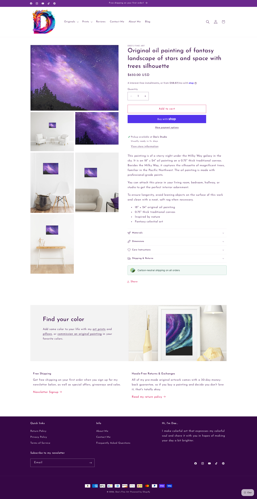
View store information (144, 146)
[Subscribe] (90, 463)
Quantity (133, 89)
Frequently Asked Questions (113, 443)
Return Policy (38, 431)
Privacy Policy (38, 437)
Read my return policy (147, 397)
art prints (99, 329)
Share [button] (134, 281)
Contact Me (103, 437)
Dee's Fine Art (122, 492)
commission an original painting (80, 334)
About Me (102, 431)
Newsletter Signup (45, 392)
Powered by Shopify (140, 492)
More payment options (167, 127)
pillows (47, 334)
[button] (71, 22)
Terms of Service (40, 443)
